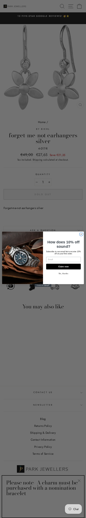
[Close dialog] (81, 234)
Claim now (63, 266)
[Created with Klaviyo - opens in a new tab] (43, 285)
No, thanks (63, 274)
